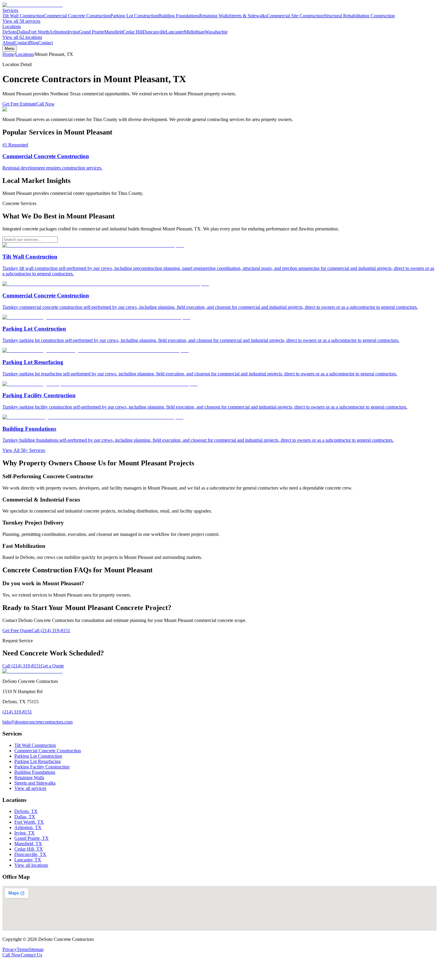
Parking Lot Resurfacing (37, 761)
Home (8, 54)
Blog (33, 42)
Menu (9, 48)
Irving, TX (24, 832)
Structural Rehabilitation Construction (359, 15)
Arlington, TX (28, 827)
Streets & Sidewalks (248, 15)
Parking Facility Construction (42, 766)
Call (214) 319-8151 (51, 630)
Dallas (23, 31)
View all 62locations (22, 37)
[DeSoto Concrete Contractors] (32, 4)
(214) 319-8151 (17, 711)
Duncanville (154, 31)
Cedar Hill (133, 31)
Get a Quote (52, 665)
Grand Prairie (91, 31)
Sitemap (36, 949)
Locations (11, 26)
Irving (73, 31)
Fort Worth (39, 31)
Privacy (9, 949)
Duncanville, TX (30, 854)
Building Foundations (178, 15)
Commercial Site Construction (295, 15)
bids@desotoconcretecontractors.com (37, 721)
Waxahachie (216, 31)
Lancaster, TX (27, 859)
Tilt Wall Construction (23, 15)
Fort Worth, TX (29, 822)
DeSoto (9, 31)
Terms (22, 949)
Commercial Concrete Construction (77, 15)
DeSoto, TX (26, 811)
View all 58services (21, 21)
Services (10, 10)
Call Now (45, 103)
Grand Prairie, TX (31, 838)
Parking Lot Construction (134, 15)
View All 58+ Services (23, 450)
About (8, 42)
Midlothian (194, 31)
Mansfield (113, 31)
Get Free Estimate (19, 103)
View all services (30, 788)
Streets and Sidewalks (35, 782)
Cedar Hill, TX (28, 849)
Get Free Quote (17, 630)
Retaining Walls (214, 15)
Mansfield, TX (28, 843)
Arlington (58, 31)
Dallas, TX (24, 816)
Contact (21, 42)
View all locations (31, 865)
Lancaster (175, 31)
